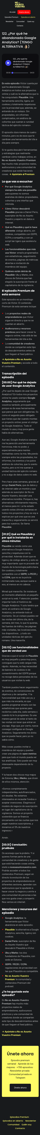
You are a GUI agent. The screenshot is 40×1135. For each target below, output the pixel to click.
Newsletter (9, 21)
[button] (20, 63)
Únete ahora (24, 12)
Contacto (20, 26)
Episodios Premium (11, 17)
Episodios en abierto (28, 17)
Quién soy (30, 21)
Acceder (13, 12)
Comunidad (20, 21)
